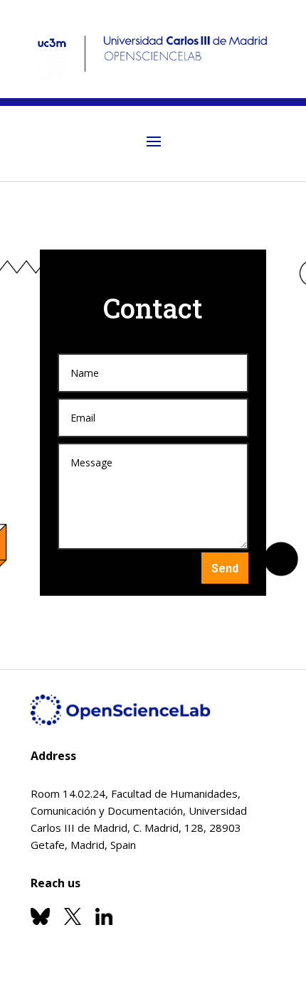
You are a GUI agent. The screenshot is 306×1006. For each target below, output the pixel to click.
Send (224, 567)
